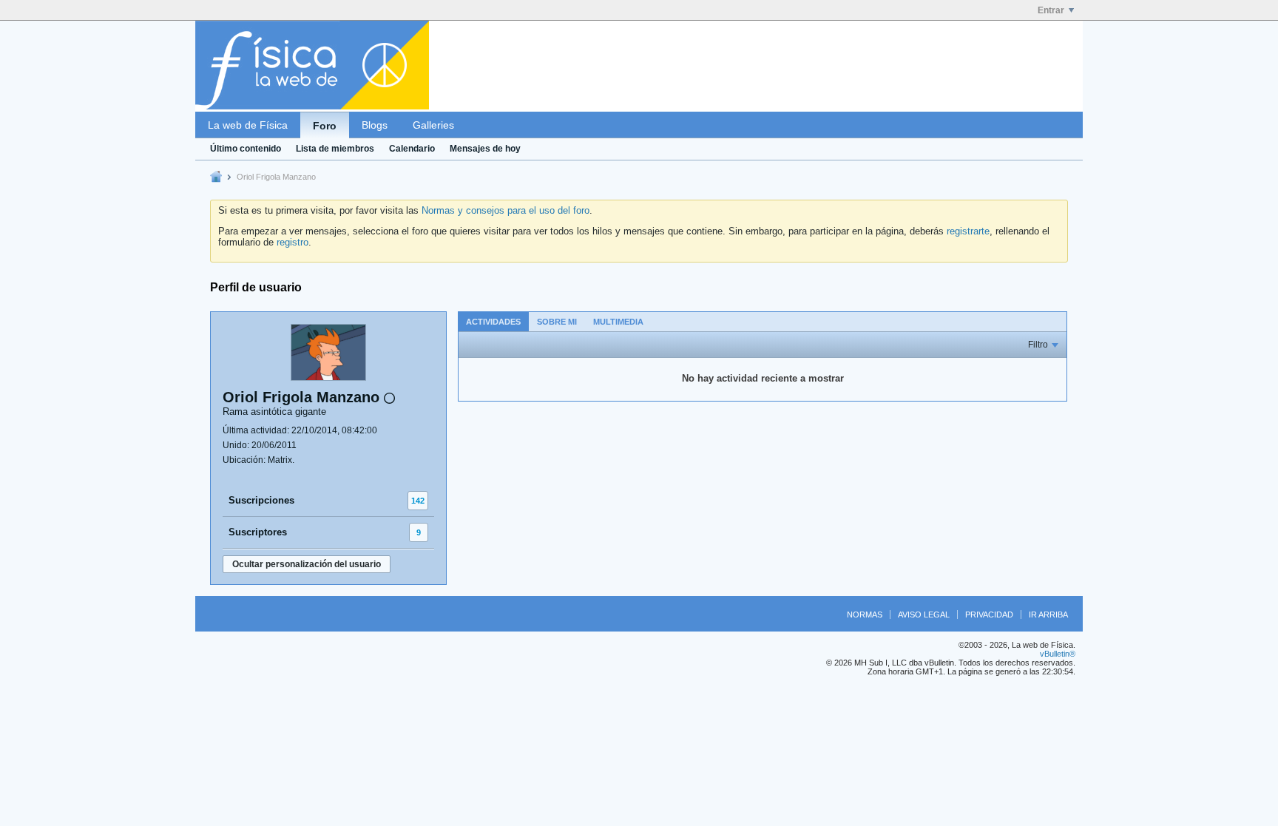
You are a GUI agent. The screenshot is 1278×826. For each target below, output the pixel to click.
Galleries (433, 125)
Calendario (412, 148)
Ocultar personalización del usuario (306, 564)
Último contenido (245, 148)
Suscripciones (261, 500)
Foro (325, 126)
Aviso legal (924, 614)
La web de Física (248, 125)
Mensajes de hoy (485, 148)
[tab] (493, 321)
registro (292, 242)
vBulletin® (1057, 653)
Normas (864, 614)
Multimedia (618, 321)
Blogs (375, 125)
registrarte (968, 231)
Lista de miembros (335, 148)
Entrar (1051, 10)
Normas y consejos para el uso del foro (505, 210)
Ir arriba (1048, 614)
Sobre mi (557, 321)
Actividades (493, 321)
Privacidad (989, 614)
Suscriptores (258, 532)
